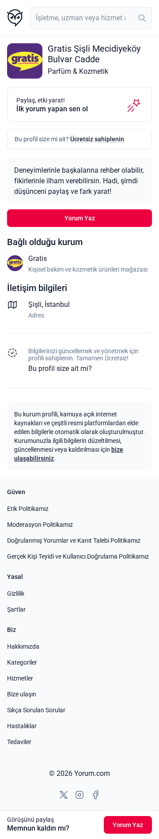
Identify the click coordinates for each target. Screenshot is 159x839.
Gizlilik (15, 593)
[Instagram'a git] (79, 795)
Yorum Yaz (79, 218)
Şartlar (16, 609)
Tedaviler (19, 741)
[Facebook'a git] (95, 795)
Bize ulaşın (21, 694)
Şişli (35, 304)
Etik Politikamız (28, 508)
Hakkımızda (23, 646)
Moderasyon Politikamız (40, 524)
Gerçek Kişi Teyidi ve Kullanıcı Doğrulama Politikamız (78, 556)
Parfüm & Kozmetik (78, 71)
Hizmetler (20, 678)
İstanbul (57, 304)
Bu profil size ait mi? (60, 368)
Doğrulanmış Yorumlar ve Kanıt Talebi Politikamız (73, 540)
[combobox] (91, 18)
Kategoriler (22, 662)
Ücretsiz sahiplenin (97, 139)
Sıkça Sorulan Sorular (36, 710)
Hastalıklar (22, 725)
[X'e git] (63, 795)
